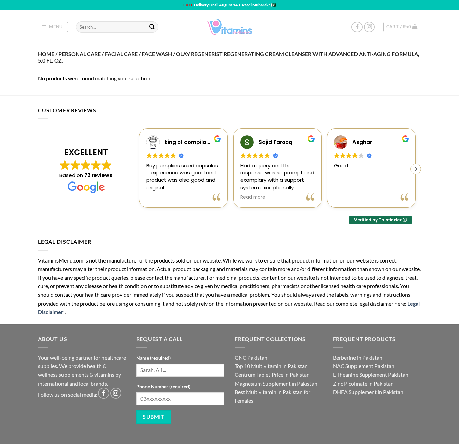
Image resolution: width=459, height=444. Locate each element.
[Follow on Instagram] (369, 27)
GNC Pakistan (251, 357)
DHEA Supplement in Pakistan (368, 392)
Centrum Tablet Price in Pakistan (272, 374)
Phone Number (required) (163, 386)
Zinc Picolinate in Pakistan (363, 383)
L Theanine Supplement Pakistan (370, 374)
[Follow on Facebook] (357, 27)
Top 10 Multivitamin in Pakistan (271, 366)
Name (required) (153, 358)
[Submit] (152, 27)
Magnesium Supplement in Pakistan (276, 383)
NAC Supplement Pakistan (363, 366)
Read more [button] (252, 197)
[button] (53, 27)
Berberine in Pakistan (357, 357)
